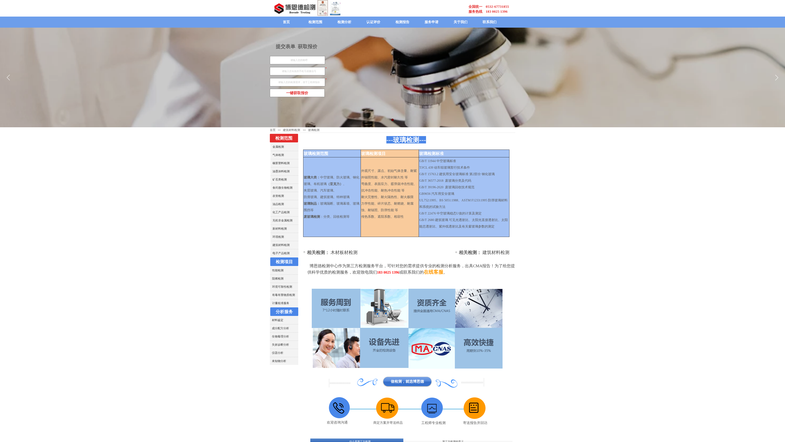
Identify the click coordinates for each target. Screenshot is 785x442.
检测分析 (344, 22)
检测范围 (315, 22)
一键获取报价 (297, 93)
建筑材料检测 (484, 252)
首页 (286, 22)
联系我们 (490, 22)
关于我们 (461, 22)
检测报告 (402, 22)
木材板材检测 (332, 252)
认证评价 (373, 22)
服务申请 (431, 22)
